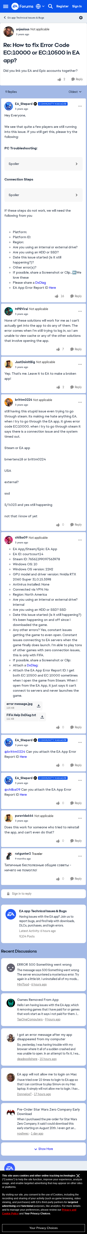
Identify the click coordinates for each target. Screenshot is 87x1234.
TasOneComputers (30, 1019)
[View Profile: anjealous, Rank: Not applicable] (8, 31)
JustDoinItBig (25, 362)
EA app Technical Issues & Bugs (26, 17)
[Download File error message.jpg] (38, 705)
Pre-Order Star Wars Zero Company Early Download (48, 1111)
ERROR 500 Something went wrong (44, 965)
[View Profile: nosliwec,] (11, 1112)
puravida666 (24, 816)
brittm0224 (23, 400)
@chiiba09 (12, 789)
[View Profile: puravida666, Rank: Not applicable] (8, 818)
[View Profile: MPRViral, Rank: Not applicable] (8, 311)
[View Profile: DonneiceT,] (11, 1077)
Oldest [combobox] (75, 92)
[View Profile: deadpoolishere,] (11, 1038)
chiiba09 (21, 537)
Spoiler (14, 164)
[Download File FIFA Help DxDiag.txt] (42, 717)
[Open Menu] (81, 18)
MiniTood (23, 984)
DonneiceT (24, 1094)
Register (62, 6)
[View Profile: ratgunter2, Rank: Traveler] (8, 856)
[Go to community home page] (22, 6)
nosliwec (23, 1133)
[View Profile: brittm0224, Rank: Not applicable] (8, 402)
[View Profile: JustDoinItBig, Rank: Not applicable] (8, 364)
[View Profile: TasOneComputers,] (11, 1003)
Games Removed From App (38, 1000)
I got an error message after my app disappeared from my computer (44, 1037)
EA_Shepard (24, 104)
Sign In (77, 6)
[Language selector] (40, 6)
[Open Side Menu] (5, 6)
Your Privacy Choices (43, 1228)
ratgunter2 (23, 854)
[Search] (50, 6)
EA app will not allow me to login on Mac (47, 1074)
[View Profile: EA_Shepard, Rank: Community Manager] (8, 106)
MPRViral (21, 309)
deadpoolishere (27, 1059)
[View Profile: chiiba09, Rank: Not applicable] (8, 540)
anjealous (22, 29)
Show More (45, 1149)
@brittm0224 (14, 751)
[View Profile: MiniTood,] (11, 968)
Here (52, 287)
